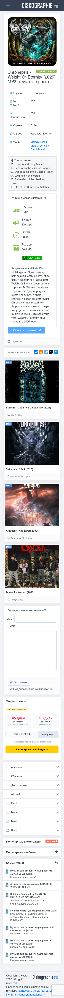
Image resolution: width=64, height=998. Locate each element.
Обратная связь (43, 990)
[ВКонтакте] (36, 352)
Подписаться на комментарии (32, 689)
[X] (51, 352)
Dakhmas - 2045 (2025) (19, 469)
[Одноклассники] (41, 352)
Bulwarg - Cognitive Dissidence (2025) (28, 407)
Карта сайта (24, 990)
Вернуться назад (20, 352)
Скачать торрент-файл (27, 330)
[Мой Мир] (56, 352)
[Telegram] (46, 352)
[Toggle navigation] (8, 5)
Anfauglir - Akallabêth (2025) (23, 530)
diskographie (40, 5)
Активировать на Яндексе (32, 749)
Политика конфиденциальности (25, 994)
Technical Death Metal (40, 147)
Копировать (48, 734)
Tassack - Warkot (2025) (20, 592)
